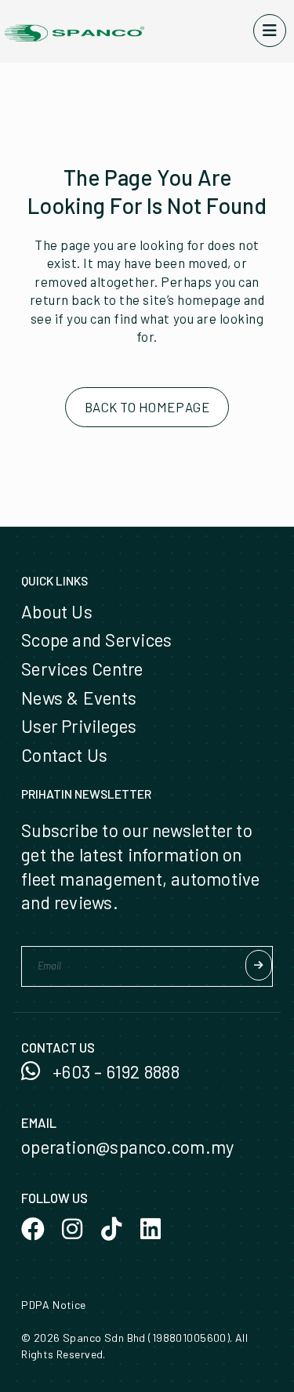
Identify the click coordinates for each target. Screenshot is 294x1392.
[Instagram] (72, 1229)
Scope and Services (96, 640)
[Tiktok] (111, 1229)
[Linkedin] (150, 1229)
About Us (57, 611)
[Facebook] (33, 1229)
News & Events (78, 698)
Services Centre (82, 669)
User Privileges (78, 726)
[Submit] (258, 965)
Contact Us (64, 755)
